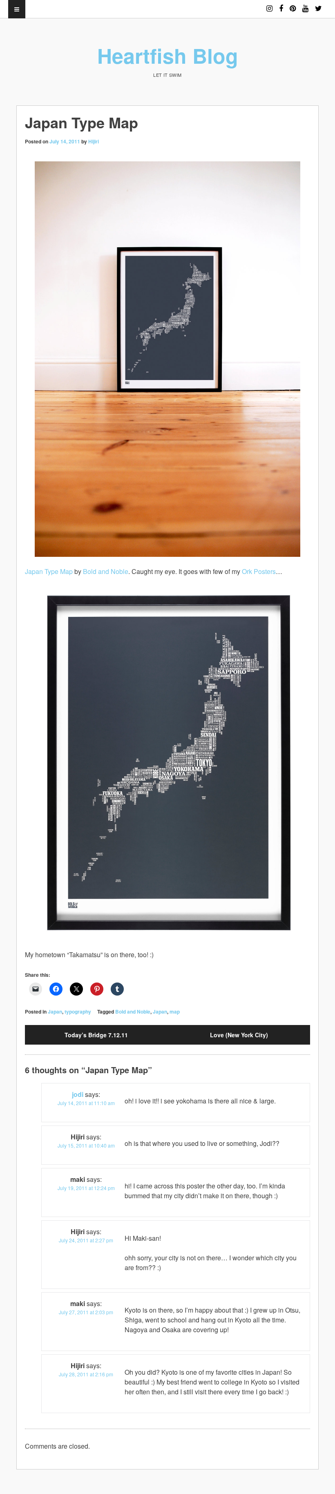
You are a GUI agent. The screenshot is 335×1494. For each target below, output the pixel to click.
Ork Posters (259, 571)
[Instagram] (269, 4)
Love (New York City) (239, 1035)
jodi (77, 1094)
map (175, 1011)
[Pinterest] (292, 4)
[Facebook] (281, 4)
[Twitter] (318, 4)
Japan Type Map (49, 571)
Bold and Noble (105, 571)
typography (78, 1011)
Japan (55, 1011)
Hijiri (93, 141)
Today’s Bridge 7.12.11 (96, 1035)
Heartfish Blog (167, 55)
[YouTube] (305, 4)
